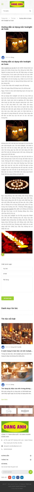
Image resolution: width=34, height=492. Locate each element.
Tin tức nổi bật (8, 319)
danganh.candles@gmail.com (12, 446)
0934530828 (8, 449)
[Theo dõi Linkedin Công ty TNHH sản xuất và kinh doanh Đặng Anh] (21, 477)
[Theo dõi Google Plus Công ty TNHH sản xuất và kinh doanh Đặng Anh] (9, 477)
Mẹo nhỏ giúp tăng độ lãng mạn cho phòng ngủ (15, 88)
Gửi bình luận (7, 298)
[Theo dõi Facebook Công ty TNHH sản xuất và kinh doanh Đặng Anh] (17, 477)
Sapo (21, 488)
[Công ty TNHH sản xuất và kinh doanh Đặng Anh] (15, 427)
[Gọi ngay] (2, 254)
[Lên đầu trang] (29, 293)
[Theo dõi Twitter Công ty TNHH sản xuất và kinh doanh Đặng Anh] (13, 477)
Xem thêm (4, 399)
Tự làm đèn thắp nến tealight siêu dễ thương (15, 85)
